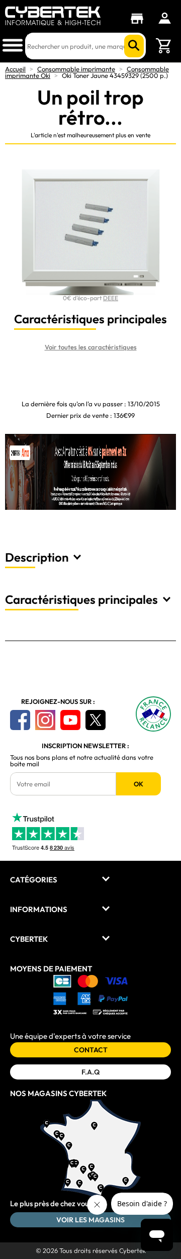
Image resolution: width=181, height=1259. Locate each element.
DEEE (110, 298)
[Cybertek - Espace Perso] (164, 18)
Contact (91, 1049)
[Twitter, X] (95, 720)
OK (138, 784)
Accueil (15, 69)
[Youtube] (70, 720)
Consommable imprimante (76, 69)
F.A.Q (90, 1071)
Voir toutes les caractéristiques (91, 347)
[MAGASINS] (139, 19)
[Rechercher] (134, 46)
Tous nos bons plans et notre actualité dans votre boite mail (81, 760)
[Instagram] (45, 720)
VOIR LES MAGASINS (90, 1219)
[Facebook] (20, 720)
